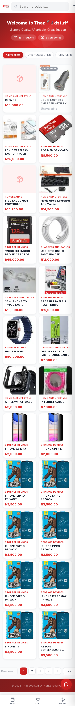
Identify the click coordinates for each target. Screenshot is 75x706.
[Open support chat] (66, 684)
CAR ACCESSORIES (39, 54)
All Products (13, 54)
